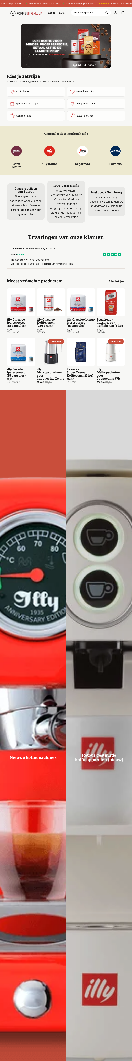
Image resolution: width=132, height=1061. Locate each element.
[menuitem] (52, 12)
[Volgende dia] (31, 302)
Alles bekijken (117, 281)
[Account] (115, 12)
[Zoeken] (106, 12)
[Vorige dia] (10, 302)
